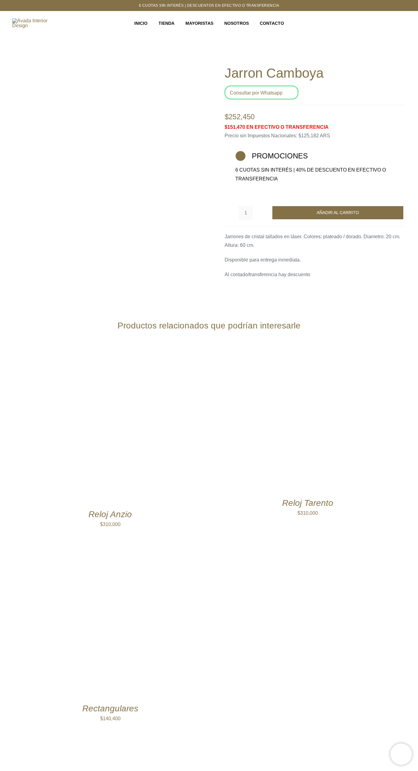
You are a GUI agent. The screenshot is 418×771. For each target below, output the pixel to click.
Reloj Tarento (307, 503)
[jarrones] (104, 151)
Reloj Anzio (110, 514)
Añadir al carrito (338, 212)
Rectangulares (110, 708)
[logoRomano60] (33, 20)
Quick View (118, 426)
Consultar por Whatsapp (256, 92)
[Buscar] (403, 23)
